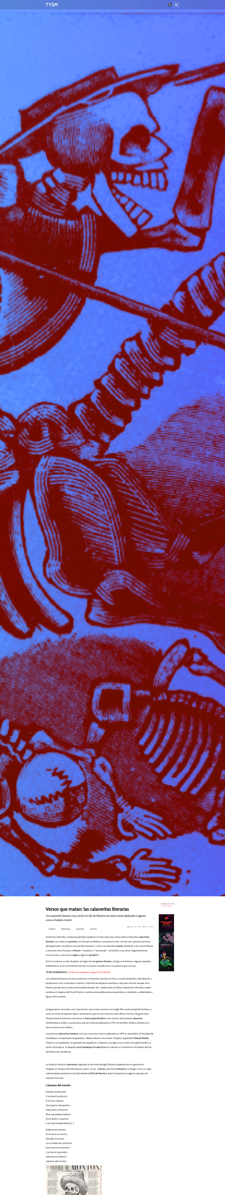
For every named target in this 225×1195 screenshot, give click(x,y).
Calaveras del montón (167, 904)
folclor (93, 928)
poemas (80, 928)
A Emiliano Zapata (166, 906)
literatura (65, 928)
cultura (51, 928)
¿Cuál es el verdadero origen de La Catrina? (89, 972)
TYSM (52, 4)
